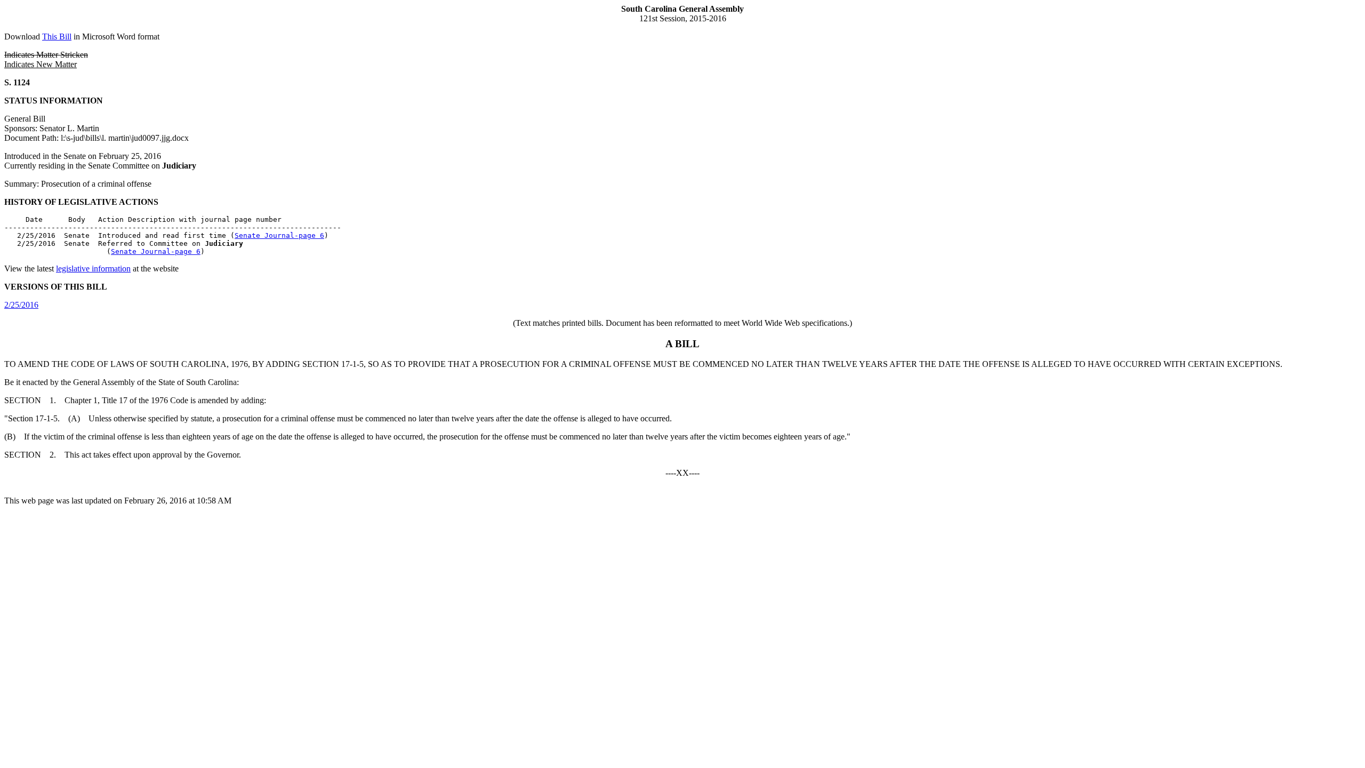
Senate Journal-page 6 (279, 235)
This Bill (56, 36)
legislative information (93, 268)
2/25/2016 (21, 304)
